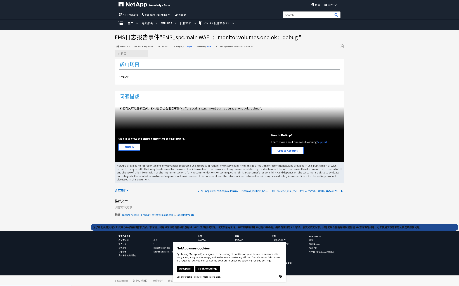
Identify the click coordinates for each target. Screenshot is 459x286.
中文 (330, 5)
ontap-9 (188, 46)
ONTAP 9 (166, 23)
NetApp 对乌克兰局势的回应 (321, 252)
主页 (131, 23)
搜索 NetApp (314, 244)
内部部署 (147, 23)
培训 (155, 240)
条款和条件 (158, 280)
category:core (130, 214)
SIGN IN (129, 147)
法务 (274, 236)
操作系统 (186, 23)
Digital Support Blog (161, 248)
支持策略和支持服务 (127, 255)
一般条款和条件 (279, 240)
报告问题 (122, 244)
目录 (124, 54)
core (209, 46)
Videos (182, 14)
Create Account (287, 150)
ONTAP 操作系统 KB (217, 23)
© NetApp (121, 280)
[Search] (336, 15)
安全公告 (122, 252)
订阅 (311, 240)
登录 (318, 5)
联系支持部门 (124, 240)
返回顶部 (120, 190)
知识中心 (313, 248)
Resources (315, 236)
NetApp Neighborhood (163, 252)
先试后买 (239, 240)
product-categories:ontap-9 (158, 214)
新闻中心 (202, 240)
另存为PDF (342, 46)
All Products (130, 14)
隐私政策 (172, 280)
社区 (155, 244)
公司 (200, 236)
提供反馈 (122, 248)
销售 (237, 236)
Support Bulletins (156, 14)
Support (322, 142)
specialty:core (186, 214)
